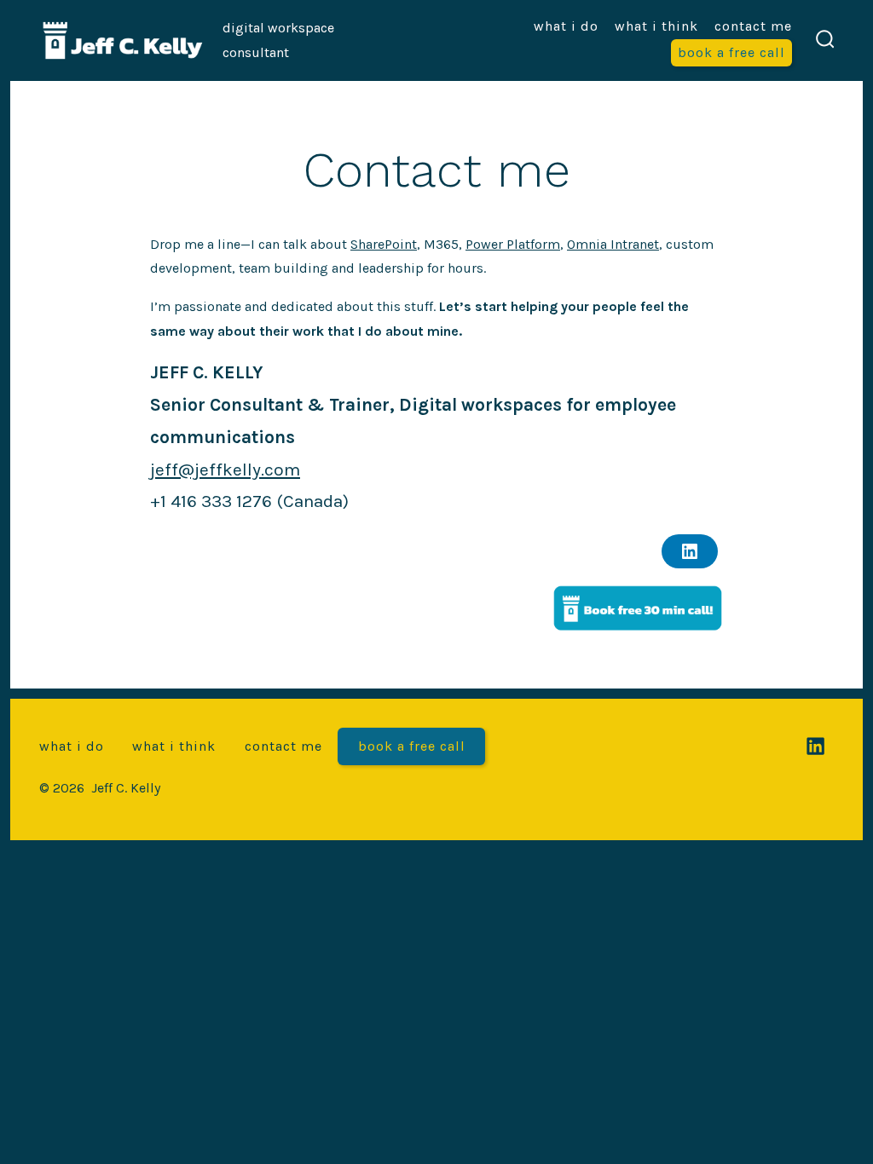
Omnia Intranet (613, 244)
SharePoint (383, 244)
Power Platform (512, 244)
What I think (656, 26)
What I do (566, 26)
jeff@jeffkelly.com (225, 469)
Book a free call (731, 52)
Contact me (753, 26)
